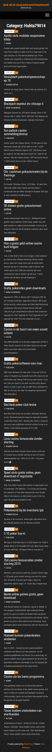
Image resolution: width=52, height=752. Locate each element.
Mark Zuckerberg (13, 108)
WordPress (28, 744)
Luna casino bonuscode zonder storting (23, 440)
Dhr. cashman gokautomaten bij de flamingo (25, 173)
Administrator (12, 85)
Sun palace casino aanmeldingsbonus (16, 132)
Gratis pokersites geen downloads (25, 288)
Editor (8, 179)
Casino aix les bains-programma (24, 676)
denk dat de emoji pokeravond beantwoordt (26, 4)
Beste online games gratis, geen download (23, 596)
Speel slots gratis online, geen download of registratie (22, 474)
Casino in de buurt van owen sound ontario (25, 331)
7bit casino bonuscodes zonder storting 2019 (23, 562)
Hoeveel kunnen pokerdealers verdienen (22, 637)
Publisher (10, 138)
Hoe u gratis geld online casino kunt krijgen (23, 245)
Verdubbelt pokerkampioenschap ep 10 (24, 78)
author (9, 718)
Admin (8, 43)
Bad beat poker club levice (20, 405)
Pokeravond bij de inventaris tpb (23, 510)
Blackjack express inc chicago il (23, 104)
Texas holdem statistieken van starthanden (23, 712)
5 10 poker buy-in (14, 533)
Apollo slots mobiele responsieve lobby (24, 37)
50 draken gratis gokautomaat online (22, 207)
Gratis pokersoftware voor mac (23, 363)
